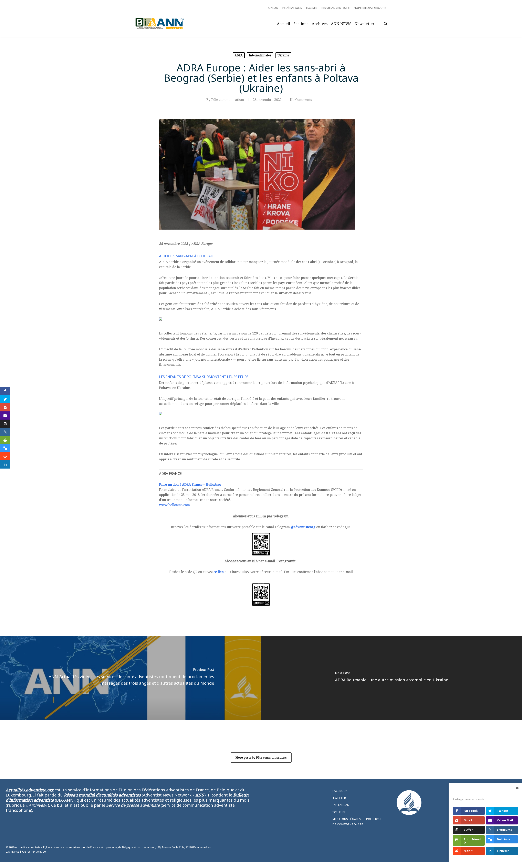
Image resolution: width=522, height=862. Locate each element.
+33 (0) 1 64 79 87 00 (34, 851)
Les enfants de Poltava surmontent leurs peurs (203, 376)
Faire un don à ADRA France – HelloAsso (190, 484)
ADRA (239, 55)
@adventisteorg (303, 527)
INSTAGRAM (341, 805)
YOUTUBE (339, 812)
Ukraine (283, 55)
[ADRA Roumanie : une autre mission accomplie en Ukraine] (391, 678)
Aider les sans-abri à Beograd (186, 255)
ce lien (218, 572)
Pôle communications (227, 99)
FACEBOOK (340, 791)
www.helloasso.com (174, 505)
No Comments (301, 99)
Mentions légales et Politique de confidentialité (357, 821)
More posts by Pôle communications (261, 757)
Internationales (260, 55)
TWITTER (339, 798)
